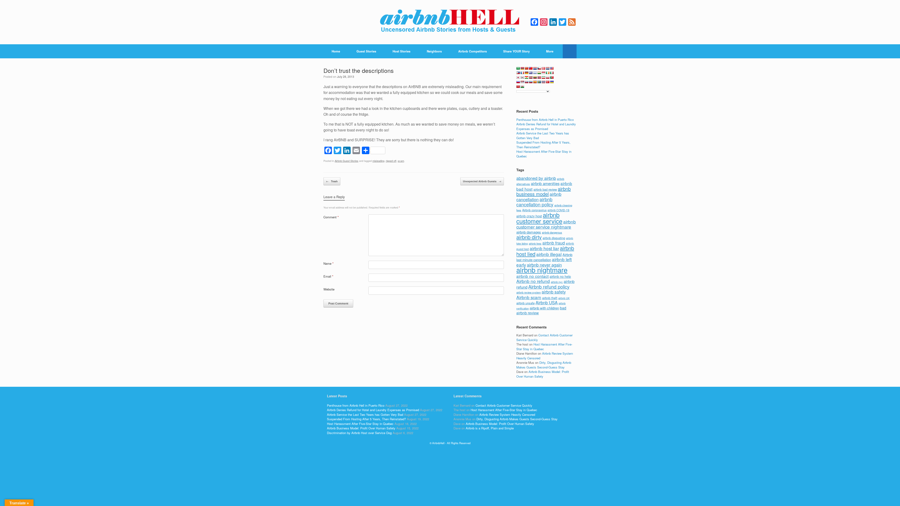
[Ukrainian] (552, 82)
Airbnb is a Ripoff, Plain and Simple (490, 428)
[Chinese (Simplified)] (527, 68)
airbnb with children (544, 307)
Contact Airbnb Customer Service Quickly (504, 405)
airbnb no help (560, 276)
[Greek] (531, 72)
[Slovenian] (531, 82)
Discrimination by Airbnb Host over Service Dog (359, 433)
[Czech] (539, 68)
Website (328, 289)
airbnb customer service (539, 217)
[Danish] (543, 68)
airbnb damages (528, 232)
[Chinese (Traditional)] (531, 68)
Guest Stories (366, 51)
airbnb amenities (545, 183)
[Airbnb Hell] (450, 22)
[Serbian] (522, 82)
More (549, 51)
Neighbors (434, 51)
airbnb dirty (529, 237)
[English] (552, 68)
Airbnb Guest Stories (346, 161)
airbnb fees (535, 243)
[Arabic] (518, 68)
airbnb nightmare (541, 270)
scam (401, 161)
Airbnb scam (528, 297)
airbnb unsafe (525, 303)
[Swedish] (539, 82)
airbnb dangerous (552, 232)
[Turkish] (548, 82)
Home (336, 51)
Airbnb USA (547, 302)
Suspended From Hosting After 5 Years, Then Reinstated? (366, 419)
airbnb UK (564, 298)
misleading (378, 161)
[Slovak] (527, 82)
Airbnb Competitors (472, 51)
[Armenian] (522, 68)
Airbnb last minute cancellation (544, 257)
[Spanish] (535, 82)
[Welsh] (522, 86)
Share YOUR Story (516, 51)
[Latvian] (531, 77)
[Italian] (552, 72)
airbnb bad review (545, 189)
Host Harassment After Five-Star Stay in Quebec (360, 423)
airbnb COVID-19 (558, 210)
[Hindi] (539, 72)
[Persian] (543, 77)
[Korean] (522, 77)
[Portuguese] (552, 77)
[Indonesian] (543, 72)
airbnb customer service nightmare (546, 224)
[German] (527, 72)
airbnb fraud (553, 243)
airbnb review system (528, 292)
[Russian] (518, 82)
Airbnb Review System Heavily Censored (507, 414)
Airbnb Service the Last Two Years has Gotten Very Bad (365, 414)
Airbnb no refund (533, 281)
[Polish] (548, 77)
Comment (331, 217)
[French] (522, 72)
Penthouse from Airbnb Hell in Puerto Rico (545, 119)
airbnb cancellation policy (534, 202)
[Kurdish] (527, 77)
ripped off (391, 161)
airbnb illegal (549, 254)
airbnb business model (543, 191)
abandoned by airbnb (536, 178)
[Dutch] (548, 68)
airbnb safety (554, 292)
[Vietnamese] (518, 86)
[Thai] (543, 82)
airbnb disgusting (554, 238)
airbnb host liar (544, 248)
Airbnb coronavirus (534, 210)
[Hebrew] (535, 72)
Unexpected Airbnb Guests (482, 181)
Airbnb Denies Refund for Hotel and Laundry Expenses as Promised (546, 126)
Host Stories (401, 51)
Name (328, 263)
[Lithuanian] (535, 77)
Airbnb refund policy (549, 286)
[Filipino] (518, 72)
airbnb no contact (532, 276)
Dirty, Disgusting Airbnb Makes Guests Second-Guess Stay (543, 364)
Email (328, 276)
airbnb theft (549, 298)
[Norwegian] (539, 77)
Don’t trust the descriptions (358, 70)
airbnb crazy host (529, 216)
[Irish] (548, 72)
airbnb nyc (557, 282)
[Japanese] (518, 77)
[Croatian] (535, 68)
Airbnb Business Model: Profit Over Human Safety (542, 374)
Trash (332, 181)
